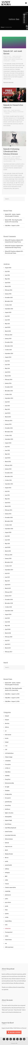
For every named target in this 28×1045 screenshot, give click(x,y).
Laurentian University (10, 835)
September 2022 (9, 439)
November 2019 (9, 562)
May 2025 (7, 323)
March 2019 (8, 588)
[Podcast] (17, 1039)
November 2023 (9, 390)
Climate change (8, 757)
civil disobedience (9, 753)
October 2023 (8, 394)
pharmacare (11, 159)
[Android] (21, 1039)
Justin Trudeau (8, 831)
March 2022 (8, 461)
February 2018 (8, 636)
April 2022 (7, 458)
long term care (8, 846)
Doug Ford (7, 779)
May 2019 (7, 581)
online (6, 880)
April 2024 (7, 372)
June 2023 (7, 405)
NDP (21, 59)
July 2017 (7, 640)
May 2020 (7, 543)
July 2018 (7, 618)
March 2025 (8, 331)
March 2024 (8, 376)
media (6, 861)
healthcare (7, 809)
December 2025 (9, 297)
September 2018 (9, 610)
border (6, 738)
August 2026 (8, 267)
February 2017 (8, 651)
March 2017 (8, 648)
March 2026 (8, 286)
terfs (6, 924)
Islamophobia (16, 57)
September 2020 (9, 528)
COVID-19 (10, 57)
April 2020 (7, 547)
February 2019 (8, 592)
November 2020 (9, 521)
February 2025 (8, 334)
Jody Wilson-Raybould (10, 827)
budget (13, 158)
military (7, 869)
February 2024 (8, 379)
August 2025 (8, 312)
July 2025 (7, 316)
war (6, 943)
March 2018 (8, 633)
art (5, 731)
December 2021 (9, 472)
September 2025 (9, 308)
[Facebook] (4, 1039)
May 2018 (7, 625)
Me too (6, 857)
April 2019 (7, 584)
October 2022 (8, 435)
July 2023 (7, 402)
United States (8, 939)
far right (7, 786)
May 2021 (7, 499)
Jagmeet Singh (7, 59)
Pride (6, 909)
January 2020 (8, 558)
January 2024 (8, 383)
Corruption (8, 764)
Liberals (14, 111)
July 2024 (7, 361)
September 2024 (9, 353)
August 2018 (8, 614)
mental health (8, 865)
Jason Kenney (8, 824)
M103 (6, 850)
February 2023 (8, 420)
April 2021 (7, 502)
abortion (7, 723)
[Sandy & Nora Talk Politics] (6, 2)
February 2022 (8, 465)
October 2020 (8, 525)
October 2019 (8, 566)
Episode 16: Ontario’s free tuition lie (13, 106)
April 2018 (7, 629)
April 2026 (7, 282)
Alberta (6, 57)
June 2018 (7, 622)
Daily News (7, 772)
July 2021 (7, 491)
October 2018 (8, 607)
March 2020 (8, 551)
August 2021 (8, 487)
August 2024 (8, 357)
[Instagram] (7, 1039)
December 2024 (9, 342)
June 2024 (7, 364)
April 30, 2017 (7, 156)
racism (6, 917)
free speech (8, 798)
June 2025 (7, 320)
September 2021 (9, 484)
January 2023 (8, 424)
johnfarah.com (17, 1012)
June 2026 (7, 275)
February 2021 (8, 510)
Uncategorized (8, 161)
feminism (7, 790)
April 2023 (7, 413)
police (6, 898)
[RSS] (14, 1039)
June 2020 (7, 540)
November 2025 (9, 301)
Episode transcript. (8, 82)
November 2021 (9, 476)
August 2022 (8, 443)
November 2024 (9, 346)
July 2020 (7, 536)
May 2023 (7, 409)
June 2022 (7, 450)
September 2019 (9, 569)
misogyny (7, 872)
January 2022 (8, 469)
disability (7, 775)
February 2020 (8, 554)
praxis (6, 906)
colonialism (8, 760)
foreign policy (8, 794)
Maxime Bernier (9, 854)
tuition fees (7, 60)
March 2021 (8, 506)
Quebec (7, 913)
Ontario (6, 159)
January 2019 (8, 595)
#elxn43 (7, 716)
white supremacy (9, 947)
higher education (9, 813)
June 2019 (7, 577)
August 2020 (8, 532)
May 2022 (7, 454)
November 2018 (9, 603)
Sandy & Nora (8, 921)
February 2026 (8, 290)
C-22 (6, 745)
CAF (6, 749)
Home (2, 27)
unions (6, 936)
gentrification (8, 801)
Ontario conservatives (10, 887)
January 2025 (8, 338)
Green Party (8, 805)
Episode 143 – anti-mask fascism (12, 52)
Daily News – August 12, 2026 (12, 701)
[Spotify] (10, 1039)
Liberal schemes (15, 59)
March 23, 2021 (7, 56)
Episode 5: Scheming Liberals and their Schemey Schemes (11, 151)
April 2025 (7, 327)
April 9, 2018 (7, 110)
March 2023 (8, 416)
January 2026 (8, 293)
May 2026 (7, 279)
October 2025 (8, 305)
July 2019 (7, 573)
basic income (7, 158)
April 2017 (7, 644)
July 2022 (7, 446)
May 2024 (7, 368)
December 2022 (9, 428)
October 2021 (8, 480)
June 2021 (7, 495)
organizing (7, 891)
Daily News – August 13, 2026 (12, 697)
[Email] (24, 1039)
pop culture (8, 902)
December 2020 (9, 517)
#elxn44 (7, 719)
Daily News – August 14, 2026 (12, 225)
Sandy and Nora (17, 56)
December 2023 (9, 387)
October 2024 (8, 349)
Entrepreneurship (9, 783)
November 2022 (9, 431)
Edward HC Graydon (10, 240)
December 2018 (9, 599)
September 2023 (9, 398)
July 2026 (7, 271)
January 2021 (8, 513)
